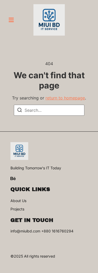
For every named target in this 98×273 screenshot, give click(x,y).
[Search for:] (49, 110)
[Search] (19, 110)
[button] (11, 20)
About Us (18, 201)
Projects (17, 209)
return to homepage (65, 98)
